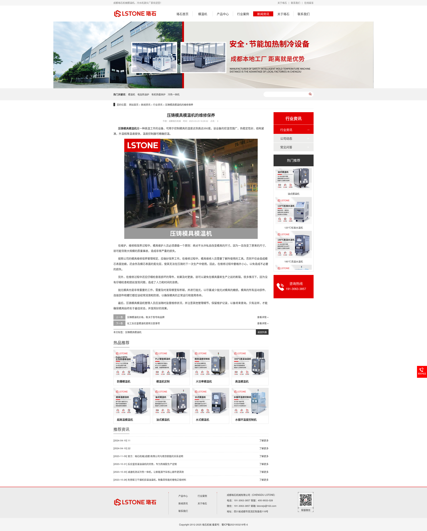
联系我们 (295, 2)
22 (129, 448)
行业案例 (243, 14)
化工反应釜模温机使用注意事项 (143, 323)
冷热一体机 (173, 94)
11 (129, 440)
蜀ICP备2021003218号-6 (235, 524)
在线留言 (309, 2)
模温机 (202, 14)
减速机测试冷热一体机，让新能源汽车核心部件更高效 (156, 471)
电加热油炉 (143, 94)
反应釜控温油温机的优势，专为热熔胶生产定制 (152, 464)
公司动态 (286, 138)
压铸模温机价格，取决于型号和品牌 (145, 317)
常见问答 (286, 147)
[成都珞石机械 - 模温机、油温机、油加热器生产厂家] (135, 14)
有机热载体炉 (158, 94)
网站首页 (133, 104)
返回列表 (262, 332)
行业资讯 (157, 104)
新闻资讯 (263, 14)
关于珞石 (282, 2)
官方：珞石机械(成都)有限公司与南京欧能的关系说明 (155, 456)
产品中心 (223, 14)
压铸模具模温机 (133, 332)
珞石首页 (182, 14)
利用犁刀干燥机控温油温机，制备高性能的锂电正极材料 (157, 479)
